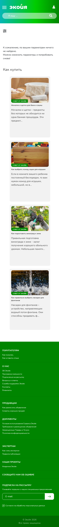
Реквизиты (7, 390)
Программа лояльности (12, 374)
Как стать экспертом (10, 450)
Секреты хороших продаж (13, 411)
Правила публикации (11, 454)
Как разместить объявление (14, 407)
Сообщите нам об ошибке (18, 474)
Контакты (6, 387)
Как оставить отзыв (10, 358)
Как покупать (7, 355)
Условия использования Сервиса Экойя (19, 423)
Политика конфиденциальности (15, 433)
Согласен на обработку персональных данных (25, 505)
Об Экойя (6, 371)
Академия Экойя (9, 466)
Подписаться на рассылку (13, 377)
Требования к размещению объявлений (19, 427)
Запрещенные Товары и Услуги (15, 430)
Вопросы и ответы (10, 380)
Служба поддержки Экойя (13, 383)
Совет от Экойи (19, 101)
